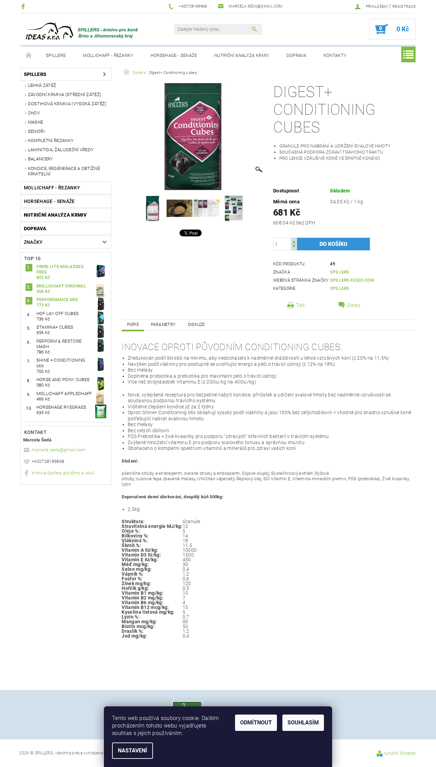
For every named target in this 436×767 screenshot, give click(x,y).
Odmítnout (256, 722)
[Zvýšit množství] (294, 241)
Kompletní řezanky (51, 140)
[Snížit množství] (294, 247)
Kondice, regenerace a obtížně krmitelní (64, 171)
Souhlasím (303, 722)
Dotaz (353, 305)
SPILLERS (339, 272)
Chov (34, 112)
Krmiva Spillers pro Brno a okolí (63, 472)
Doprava (296, 55)
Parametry (163, 324)
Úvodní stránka (28, 55)
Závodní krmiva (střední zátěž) (65, 94)
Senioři (36, 131)
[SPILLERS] (87, 32)
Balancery (40, 158)
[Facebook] (24, 6)
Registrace (404, 6)
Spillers (56, 55)
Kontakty (335, 55)
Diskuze (196, 324)
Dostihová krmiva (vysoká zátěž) (67, 103)
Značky (33, 242)
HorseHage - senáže (174, 55)
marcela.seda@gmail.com (58, 449)
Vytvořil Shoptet (400, 753)
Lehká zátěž (42, 85)
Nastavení (132, 750)
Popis (133, 324)
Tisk (300, 305)
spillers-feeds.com (352, 280)
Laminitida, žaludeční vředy (61, 149)
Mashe (35, 122)
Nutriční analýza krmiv (241, 55)
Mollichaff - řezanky (108, 55)
